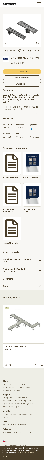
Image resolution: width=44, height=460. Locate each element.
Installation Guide (10, 178)
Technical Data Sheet (30, 210)
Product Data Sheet (11, 243)
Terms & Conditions (10, 446)
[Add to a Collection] (10, 365)
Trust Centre (21, 425)
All (4, 414)
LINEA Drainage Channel (15, 346)
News (8, 414)
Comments (8, 279)
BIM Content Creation (10, 401)
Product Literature (31, 178)
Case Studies (16, 414)
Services (12, 398)
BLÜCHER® (19, 63)
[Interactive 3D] (37, 43)
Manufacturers (26, 384)
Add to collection (22, 77)
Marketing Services (26, 401)
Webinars (6, 417)
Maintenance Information (8, 210)
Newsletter (7, 432)
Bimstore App (8, 390)
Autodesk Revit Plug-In (11, 407)
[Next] (11, 43)
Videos (24, 414)
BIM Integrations (27, 404)
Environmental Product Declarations (14, 270)
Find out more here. (25, 453)
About (5, 425)
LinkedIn (15, 432)
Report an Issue (10, 286)
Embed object (22, 84)
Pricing (5, 398)
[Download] (6, 365)
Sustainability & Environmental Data (17, 260)
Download (22, 71)
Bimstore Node (24, 387)
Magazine (31, 414)
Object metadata (11, 252)
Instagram (28, 432)
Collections (16, 384)
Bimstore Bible (21, 398)
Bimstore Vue (18, 390)
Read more (8, 118)
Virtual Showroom (9, 387)
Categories (7, 384)
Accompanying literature (15, 148)
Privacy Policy (24, 446)
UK (7, 441)
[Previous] (6, 43)
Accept (5, 456)
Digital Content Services (11, 404)
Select (37, 364)
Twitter (21, 432)
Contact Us (12, 425)
